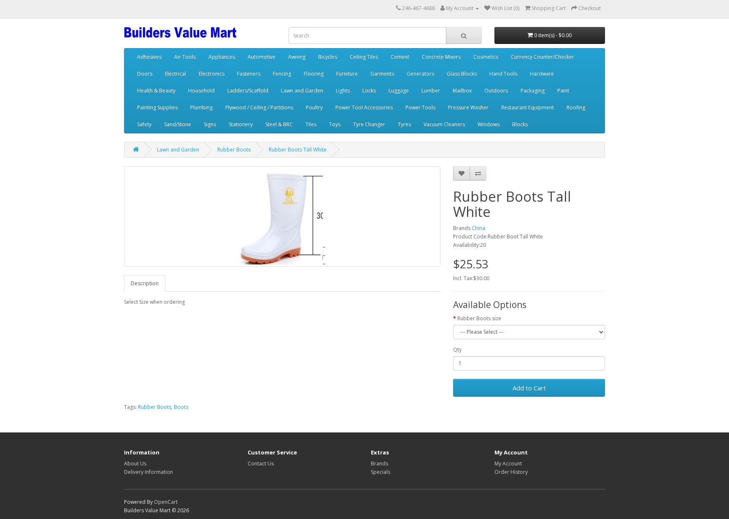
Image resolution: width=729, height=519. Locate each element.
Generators (420, 73)
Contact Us (261, 463)
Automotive (261, 56)
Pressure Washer (468, 107)
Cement (400, 56)
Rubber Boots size (479, 318)
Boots (181, 407)
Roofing (576, 107)
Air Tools (185, 56)
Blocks (520, 124)
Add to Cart (529, 388)
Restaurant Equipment (527, 107)
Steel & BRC (279, 124)
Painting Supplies (157, 107)
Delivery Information (148, 472)
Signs (210, 124)
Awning (296, 56)
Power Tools (420, 107)
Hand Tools (503, 73)
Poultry (314, 107)
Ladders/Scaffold (247, 90)
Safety (144, 124)
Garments (382, 73)
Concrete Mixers (441, 56)
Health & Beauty (156, 90)
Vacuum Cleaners (444, 124)
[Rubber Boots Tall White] (282, 216)
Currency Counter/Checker (542, 56)
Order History (511, 472)
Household (201, 90)
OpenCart (166, 501)
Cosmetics (485, 56)
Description (145, 283)
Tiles (310, 124)
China (478, 228)
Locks (369, 90)
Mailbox (462, 90)
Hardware (542, 73)
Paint (563, 90)
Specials (380, 472)
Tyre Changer (369, 124)
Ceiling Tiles (364, 56)
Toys (334, 124)
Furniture (347, 73)
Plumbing (201, 107)
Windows (489, 124)
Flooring (314, 73)
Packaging (533, 90)
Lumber (430, 90)
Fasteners (248, 73)
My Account (508, 463)
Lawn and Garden (302, 90)
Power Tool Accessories (364, 107)
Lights (343, 90)
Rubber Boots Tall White (298, 149)
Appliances (221, 56)
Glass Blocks (462, 73)
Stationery (241, 124)
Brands (379, 463)
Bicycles (327, 56)
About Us (135, 463)
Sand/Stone (177, 124)
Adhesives (149, 56)
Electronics (211, 73)
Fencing (282, 73)
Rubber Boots (234, 149)
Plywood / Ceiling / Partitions (259, 107)
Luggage (399, 90)
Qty (457, 349)
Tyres (404, 124)
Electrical (175, 73)
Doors (144, 73)
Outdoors (496, 90)
